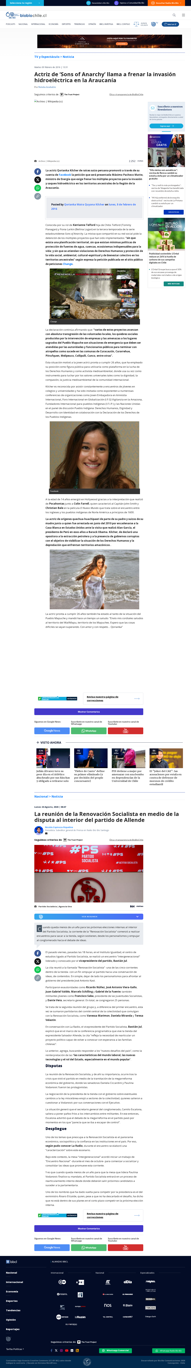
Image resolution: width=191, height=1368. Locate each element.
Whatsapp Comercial (117, 1350)
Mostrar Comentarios (89, 711)
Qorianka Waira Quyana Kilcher (84, 204)
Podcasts (10, 24)
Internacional (38, 24)
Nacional (23, 24)
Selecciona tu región (21, 2)
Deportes (66, 24)
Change (68, 264)
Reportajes (13, 1329)
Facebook (65, 174)
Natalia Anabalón (47, 87)
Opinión (92, 24)
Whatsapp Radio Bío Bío (171, 1350)
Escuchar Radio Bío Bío (167, 3)
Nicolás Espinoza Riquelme (59, 827)
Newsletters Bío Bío (100, 3)
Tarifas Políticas (14, 1349)
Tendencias (79, 24)
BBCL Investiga (106, 24)
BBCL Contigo (123, 24)
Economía (53, 24)
